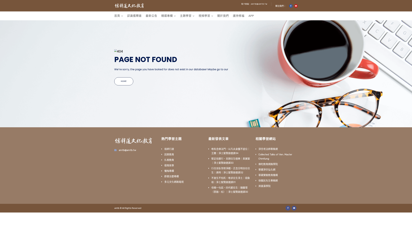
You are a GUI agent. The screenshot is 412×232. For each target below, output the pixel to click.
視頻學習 (204, 15)
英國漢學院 (264, 186)
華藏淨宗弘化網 (266, 169)
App (251, 15)
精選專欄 (167, 15)
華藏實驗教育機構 (268, 175)
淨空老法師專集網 (268, 149)
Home (124, 81)
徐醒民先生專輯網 (268, 180)
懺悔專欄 (169, 170)
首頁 (117, 15)
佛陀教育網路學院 (268, 164)
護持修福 (238, 15)
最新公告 (151, 15)
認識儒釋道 (134, 15)
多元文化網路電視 (174, 181)
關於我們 (223, 15)
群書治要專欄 (171, 176)
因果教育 (169, 154)
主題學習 (186, 15)
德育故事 (169, 165)
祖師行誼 (169, 149)
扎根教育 (169, 160)
